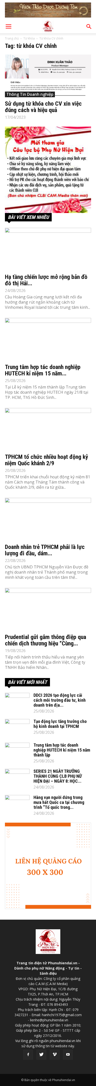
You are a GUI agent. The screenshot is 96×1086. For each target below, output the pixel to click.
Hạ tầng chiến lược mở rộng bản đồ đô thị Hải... (46, 280)
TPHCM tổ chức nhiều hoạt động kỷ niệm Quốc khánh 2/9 (46, 460)
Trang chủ (12, 38)
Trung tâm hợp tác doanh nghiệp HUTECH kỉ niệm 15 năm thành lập (61, 749)
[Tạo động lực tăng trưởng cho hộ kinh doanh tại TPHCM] (17, 727)
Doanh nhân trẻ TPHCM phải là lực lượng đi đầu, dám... (45, 550)
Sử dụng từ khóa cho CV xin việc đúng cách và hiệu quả (43, 107)
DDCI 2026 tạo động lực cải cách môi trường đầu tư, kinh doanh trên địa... (59, 700)
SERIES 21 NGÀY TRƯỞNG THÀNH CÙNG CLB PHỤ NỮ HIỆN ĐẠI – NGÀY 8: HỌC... (57, 776)
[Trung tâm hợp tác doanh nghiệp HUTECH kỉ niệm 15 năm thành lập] (48, 339)
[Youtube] (68, 1055)
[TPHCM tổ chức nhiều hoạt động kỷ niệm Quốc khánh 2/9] (48, 429)
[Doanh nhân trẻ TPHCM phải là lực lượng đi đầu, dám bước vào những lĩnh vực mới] (48, 519)
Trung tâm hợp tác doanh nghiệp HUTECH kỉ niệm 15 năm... (42, 370)
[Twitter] (41, 1055)
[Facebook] (28, 1055)
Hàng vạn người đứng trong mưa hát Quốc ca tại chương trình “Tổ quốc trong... (58, 802)
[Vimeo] (55, 1055)
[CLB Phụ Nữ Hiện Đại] (48, 170)
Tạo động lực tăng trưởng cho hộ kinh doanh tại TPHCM (60, 724)
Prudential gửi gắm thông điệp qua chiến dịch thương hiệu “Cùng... (45, 640)
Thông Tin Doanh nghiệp (29, 94)
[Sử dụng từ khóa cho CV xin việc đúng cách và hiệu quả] (48, 76)
